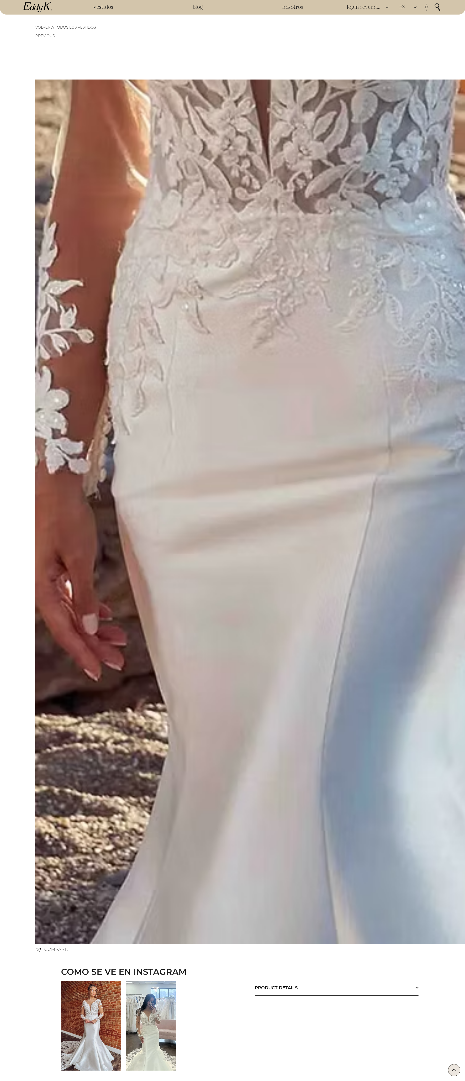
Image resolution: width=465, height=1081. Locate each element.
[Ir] (454, 1070)
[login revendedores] (387, 7)
